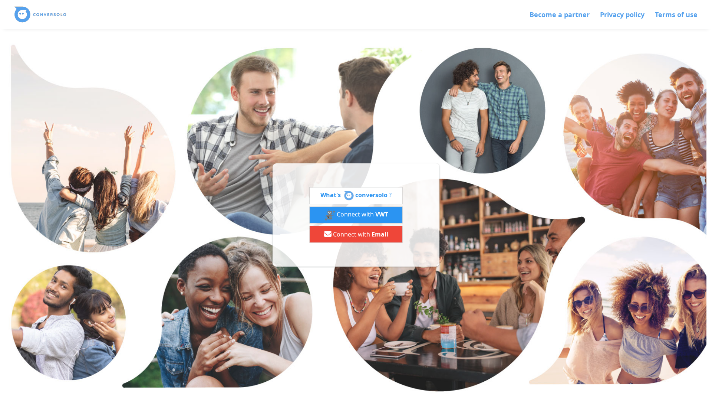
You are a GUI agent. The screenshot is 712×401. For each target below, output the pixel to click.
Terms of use (676, 14)
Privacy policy (622, 14)
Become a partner (560, 14)
